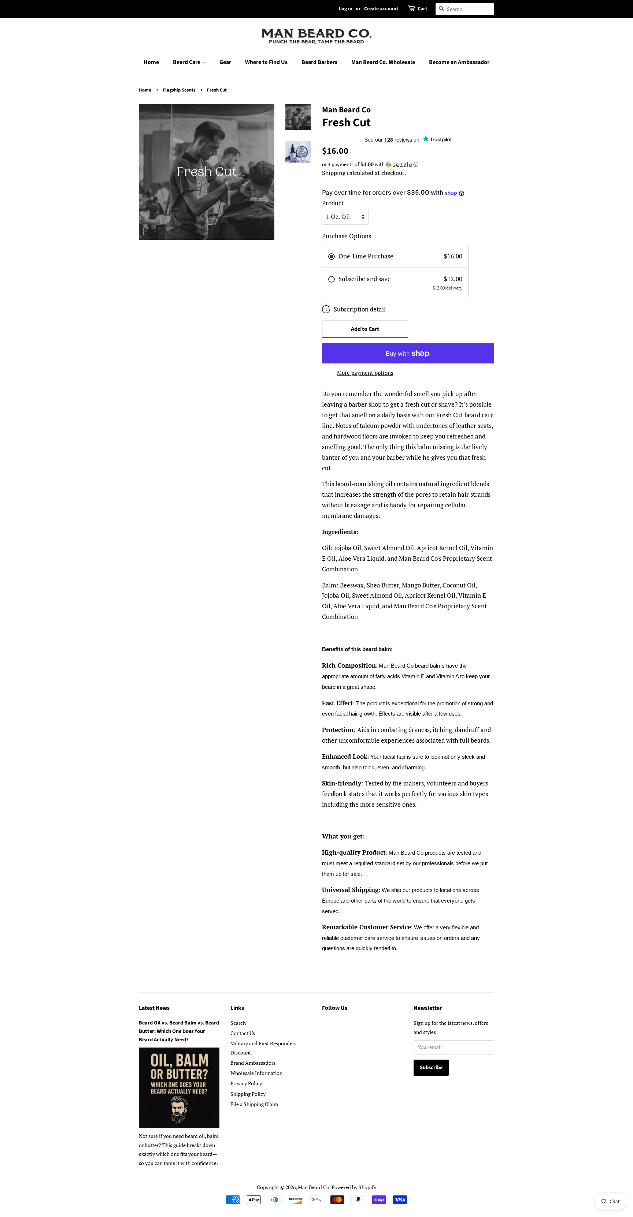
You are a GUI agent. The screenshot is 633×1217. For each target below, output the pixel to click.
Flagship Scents (179, 90)
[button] (408, 164)
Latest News (154, 1008)
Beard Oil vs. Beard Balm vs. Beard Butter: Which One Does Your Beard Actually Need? (179, 1031)
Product (333, 203)
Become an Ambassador (459, 62)
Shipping (333, 173)
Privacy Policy (246, 1083)
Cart (422, 8)
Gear (225, 62)
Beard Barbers (319, 62)
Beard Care (187, 62)
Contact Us (242, 1033)
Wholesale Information (256, 1072)
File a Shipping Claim (254, 1104)
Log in (345, 8)
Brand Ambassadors (252, 1062)
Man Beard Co (313, 1187)
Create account (381, 8)
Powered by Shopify (354, 1187)
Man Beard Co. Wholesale (383, 62)
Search (238, 1022)
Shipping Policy (248, 1093)
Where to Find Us (266, 62)
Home (151, 62)
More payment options (365, 372)
